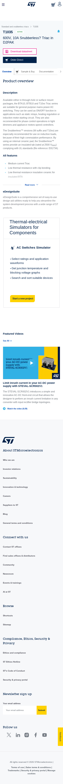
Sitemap (7, 624)
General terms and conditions (18, 523)
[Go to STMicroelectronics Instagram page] (27, 735)
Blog (5, 514)
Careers (7, 496)
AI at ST (7, 592)
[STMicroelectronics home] (31, 4)
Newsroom (8, 574)
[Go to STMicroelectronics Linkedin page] (18, 735)
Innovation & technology (15, 487)
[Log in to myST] (60, 4)
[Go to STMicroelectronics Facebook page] (36, 735)
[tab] (7, 71)
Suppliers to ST (10, 505)
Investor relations (12, 469)
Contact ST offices (12, 547)
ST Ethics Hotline (11, 662)
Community (8, 565)
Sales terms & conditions (38, 767)
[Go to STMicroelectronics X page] (9, 735)
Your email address (12, 703)
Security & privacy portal (15, 680)
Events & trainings (12, 583)
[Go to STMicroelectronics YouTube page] (44, 735)
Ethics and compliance (14, 653)
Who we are (9, 460)
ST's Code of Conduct (14, 671)
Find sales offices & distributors (19, 556)
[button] (3, 4)
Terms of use (18, 767)
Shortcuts (8, 615)
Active (20, 32)
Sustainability (10, 478)
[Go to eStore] (53, 4)
